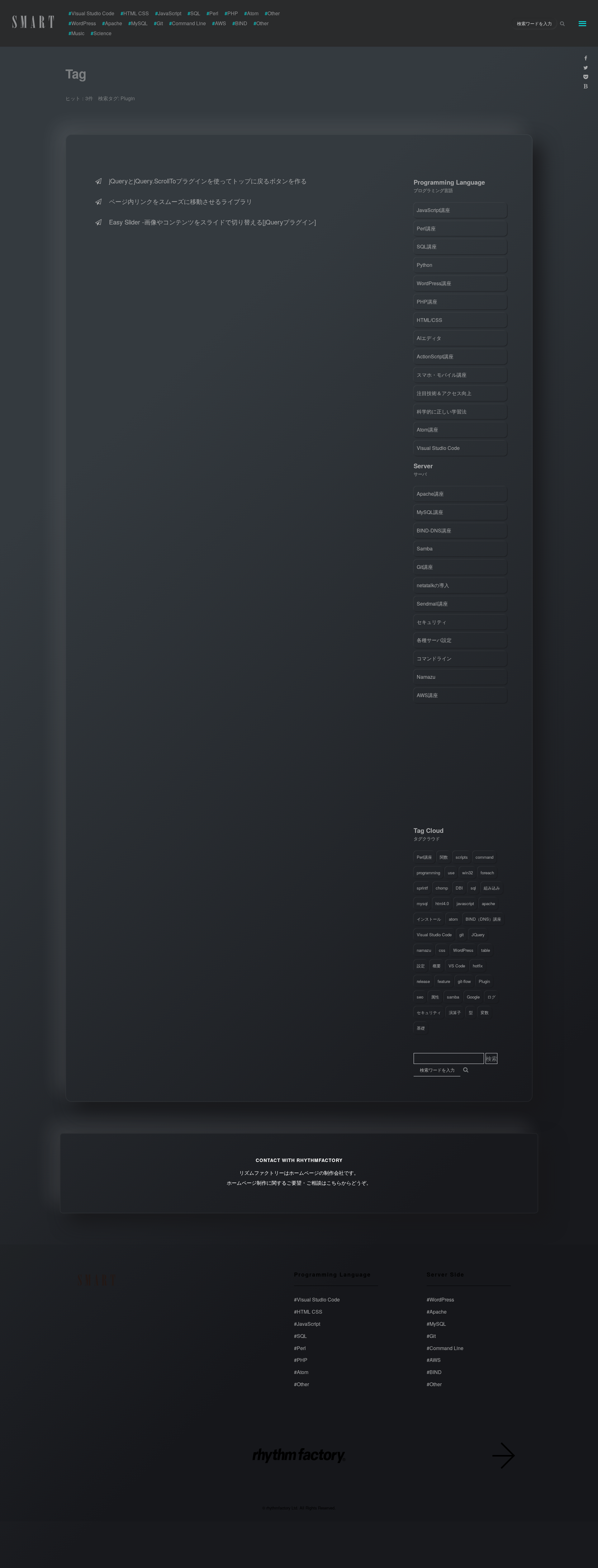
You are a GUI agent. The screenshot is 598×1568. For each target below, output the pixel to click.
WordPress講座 (434, 283)
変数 (485, 1012)
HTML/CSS (429, 320)
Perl (300, 1347)
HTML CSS (308, 1311)
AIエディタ (429, 338)
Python (424, 264)
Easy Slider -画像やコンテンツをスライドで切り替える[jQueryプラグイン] (212, 221)
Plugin (484, 981)
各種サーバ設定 (434, 640)
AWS (434, 1359)
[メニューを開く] (582, 23)
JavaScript (307, 1323)
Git (431, 1335)
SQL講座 (427, 246)
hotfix (478, 966)
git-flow (464, 981)
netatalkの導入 (433, 585)
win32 (467, 873)
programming (428, 873)
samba (453, 997)
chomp (442, 888)
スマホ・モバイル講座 (442, 374)
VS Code (456, 966)
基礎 (421, 1028)
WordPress (463, 950)
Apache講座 (430, 493)
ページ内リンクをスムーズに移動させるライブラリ (180, 201)
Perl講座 (426, 228)
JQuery (478, 934)
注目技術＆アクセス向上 (444, 393)
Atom (301, 1372)
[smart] (34, 22)
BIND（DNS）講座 (483, 919)
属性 (435, 997)
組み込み (492, 888)
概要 (437, 966)
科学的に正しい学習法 (442, 411)
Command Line (445, 1347)
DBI (459, 888)
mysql (422, 903)
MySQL (436, 1323)
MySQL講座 (430, 512)
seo (420, 997)
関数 (444, 857)
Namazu (426, 676)
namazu (424, 950)
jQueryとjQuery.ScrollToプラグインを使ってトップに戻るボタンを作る (208, 180)
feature (444, 981)
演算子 (455, 1012)
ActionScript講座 (435, 356)
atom (453, 919)
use (451, 873)
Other (301, 1384)
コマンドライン (434, 658)
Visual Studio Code (438, 447)
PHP (300, 1359)
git (461, 934)
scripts (462, 857)
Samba (425, 548)
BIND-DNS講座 (434, 530)
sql (473, 888)
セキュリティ (432, 622)
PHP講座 (427, 301)
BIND (434, 1372)
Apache (437, 1311)
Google (473, 997)
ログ (491, 997)
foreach (487, 873)
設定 (421, 966)
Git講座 (425, 566)
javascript (465, 903)
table (485, 950)
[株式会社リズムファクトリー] (299, 1457)
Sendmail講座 (432, 603)
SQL (300, 1335)
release (423, 981)
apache (488, 903)
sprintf (422, 888)
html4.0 (442, 903)
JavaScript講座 (433, 210)
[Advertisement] (460, 766)
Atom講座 (427, 429)
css (442, 950)
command (484, 857)
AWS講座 (427, 695)
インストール (429, 919)
